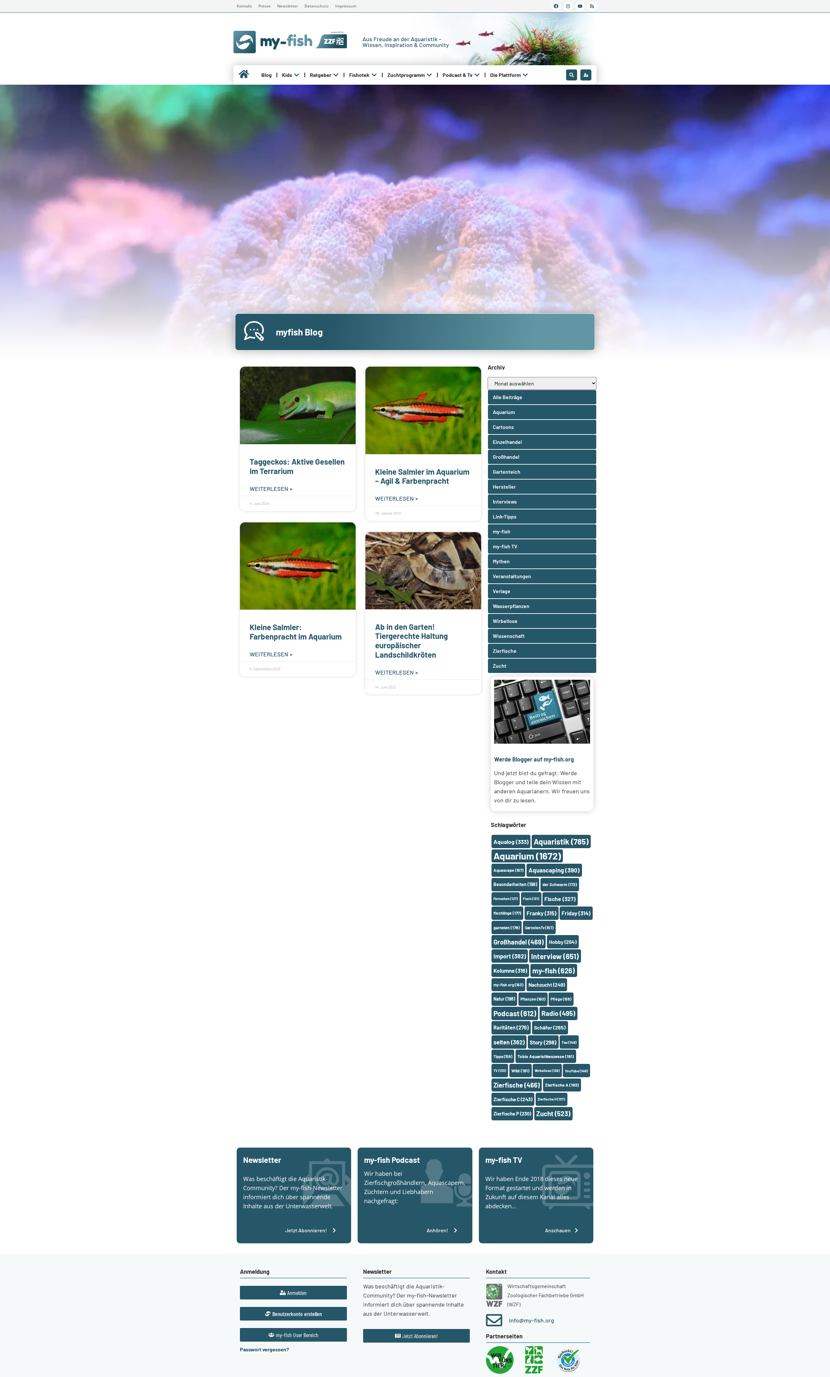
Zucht (553, 1113)
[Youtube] (580, 6)
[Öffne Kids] (297, 75)
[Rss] (592, 6)
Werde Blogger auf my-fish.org (534, 759)
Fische (559, 898)
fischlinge (507, 913)
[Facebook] (556, 6)
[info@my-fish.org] (494, 1320)
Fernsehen (505, 898)
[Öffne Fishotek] (374, 75)
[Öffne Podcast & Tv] (477, 75)
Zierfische (516, 1085)
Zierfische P (512, 1113)
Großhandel (518, 942)
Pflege (561, 999)
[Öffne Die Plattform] (525, 75)
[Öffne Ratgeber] (336, 75)
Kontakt (244, 6)
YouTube (576, 1070)
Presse (264, 6)
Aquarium (527, 855)
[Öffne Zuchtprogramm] (429, 75)
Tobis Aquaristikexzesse (545, 1056)
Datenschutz (316, 6)
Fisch (531, 898)
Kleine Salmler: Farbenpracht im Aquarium (296, 631)
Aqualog (510, 841)
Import (509, 956)
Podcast (514, 1013)
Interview (555, 956)
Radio (558, 1013)
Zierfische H (551, 1099)
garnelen (506, 927)
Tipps (502, 1056)
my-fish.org (508, 984)
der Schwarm (559, 884)
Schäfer (550, 1027)
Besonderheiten (515, 884)
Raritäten (511, 1027)
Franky (541, 913)
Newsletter (287, 6)
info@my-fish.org (531, 1320)
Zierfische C (512, 1099)
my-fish (553, 970)
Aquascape (508, 870)
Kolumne (510, 970)
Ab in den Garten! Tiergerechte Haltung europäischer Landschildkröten (411, 640)
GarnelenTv (539, 927)
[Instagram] (568, 6)
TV (499, 1070)
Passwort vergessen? (264, 1349)
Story (543, 1042)
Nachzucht (546, 984)
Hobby (562, 942)
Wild (520, 1070)
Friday (576, 913)
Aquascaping (554, 870)
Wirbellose (547, 1070)
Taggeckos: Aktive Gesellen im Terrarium (297, 466)
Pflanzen (532, 999)
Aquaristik (561, 841)
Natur (504, 999)
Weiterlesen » (271, 488)
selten (509, 1042)
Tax (569, 1042)
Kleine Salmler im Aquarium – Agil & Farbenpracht (422, 476)
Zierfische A (562, 1085)
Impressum (345, 6)
